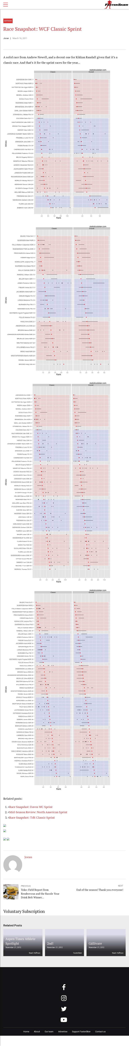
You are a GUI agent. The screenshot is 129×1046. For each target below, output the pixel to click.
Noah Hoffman (34, 953)
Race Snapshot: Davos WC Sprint (31, 807)
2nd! (50, 943)
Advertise (62, 1031)
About (37, 1031)
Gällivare (95, 943)
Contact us (100, 1031)
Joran (6, 38)
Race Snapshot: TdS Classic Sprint (32, 817)
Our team (49, 1031)
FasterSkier (77, 953)
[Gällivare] (105, 942)
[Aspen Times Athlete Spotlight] (22, 942)
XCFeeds (8, 21)
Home (26, 1031)
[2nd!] (64, 942)
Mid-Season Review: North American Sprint (38, 812)
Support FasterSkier (81, 1031)
